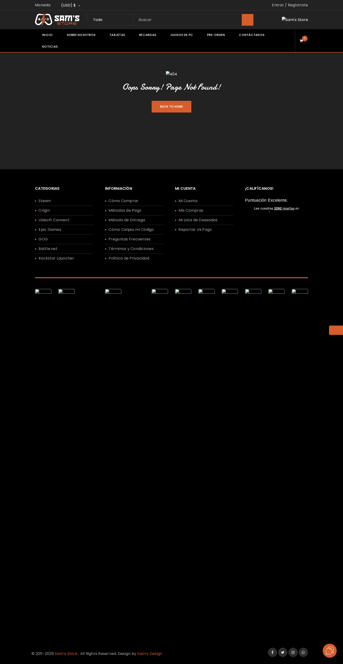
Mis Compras (190, 210)
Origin (44, 210)
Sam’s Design (149, 653)
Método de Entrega (126, 220)
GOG (43, 239)
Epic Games (49, 229)
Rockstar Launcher (56, 258)
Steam (44, 201)
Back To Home (171, 107)
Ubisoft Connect (54, 220)
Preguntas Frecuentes (129, 239)
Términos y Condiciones (131, 248)
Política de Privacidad (128, 258)
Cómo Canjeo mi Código (131, 229)
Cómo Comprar (123, 201)
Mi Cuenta (187, 201)
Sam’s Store (66, 653)
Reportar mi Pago (195, 229)
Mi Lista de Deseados (197, 220)
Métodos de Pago (124, 210)
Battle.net (47, 248)
